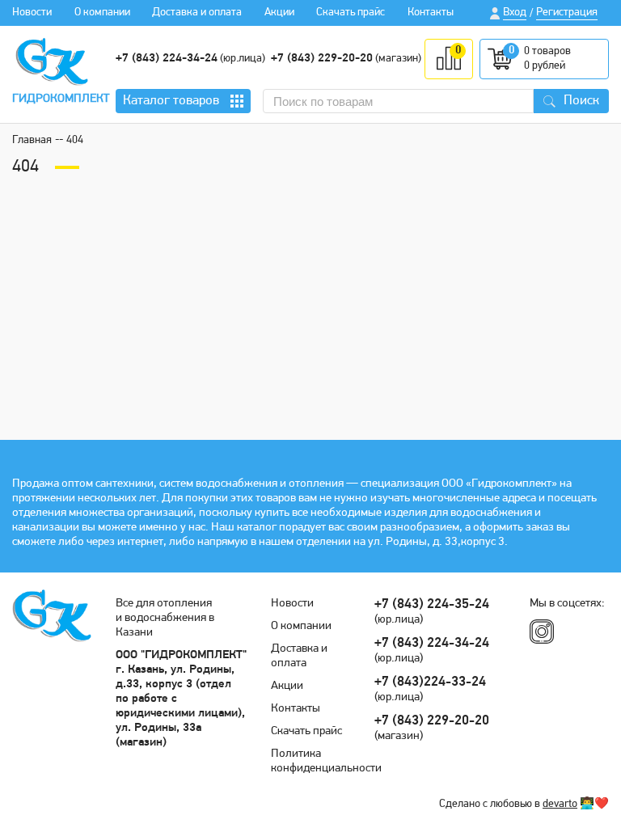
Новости (32, 12)
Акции (279, 12)
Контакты (431, 12)
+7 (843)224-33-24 (430, 682)
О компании (102, 12)
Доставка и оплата (197, 12)
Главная (32, 140)
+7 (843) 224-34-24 (167, 59)
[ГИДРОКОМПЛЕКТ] (51, 61)
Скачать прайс (350, 12)
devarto (560, 804)
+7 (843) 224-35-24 (431, 604)
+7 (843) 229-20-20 (322, 59)
